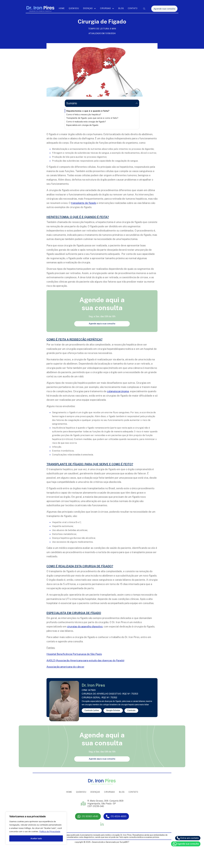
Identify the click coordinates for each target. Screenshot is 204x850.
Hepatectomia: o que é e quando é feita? (87, 111)
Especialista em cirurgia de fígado (82, 125)
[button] (102, 103)
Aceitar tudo (36, 838)
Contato (132, 8)
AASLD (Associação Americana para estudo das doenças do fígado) (85, 660)
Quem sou (74, 8)
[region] (36, 828)
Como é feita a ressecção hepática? (83, 114)
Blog (121, 8)
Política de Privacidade (49, 831)
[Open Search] (144, 8)
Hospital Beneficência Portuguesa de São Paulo (74, 654)
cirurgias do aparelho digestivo (85, 626)
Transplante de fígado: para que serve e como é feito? (92, 118)
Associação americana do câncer (65, 666)
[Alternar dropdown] (95, 8)
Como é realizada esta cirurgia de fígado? (86, 121)
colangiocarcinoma (118, 391)
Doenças (88, 8)
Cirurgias (105, 8)
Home (62, 8)
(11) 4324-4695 (118, 816)
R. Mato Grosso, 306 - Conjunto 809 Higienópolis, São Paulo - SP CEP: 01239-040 (105, 803)
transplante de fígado (83, 203)
